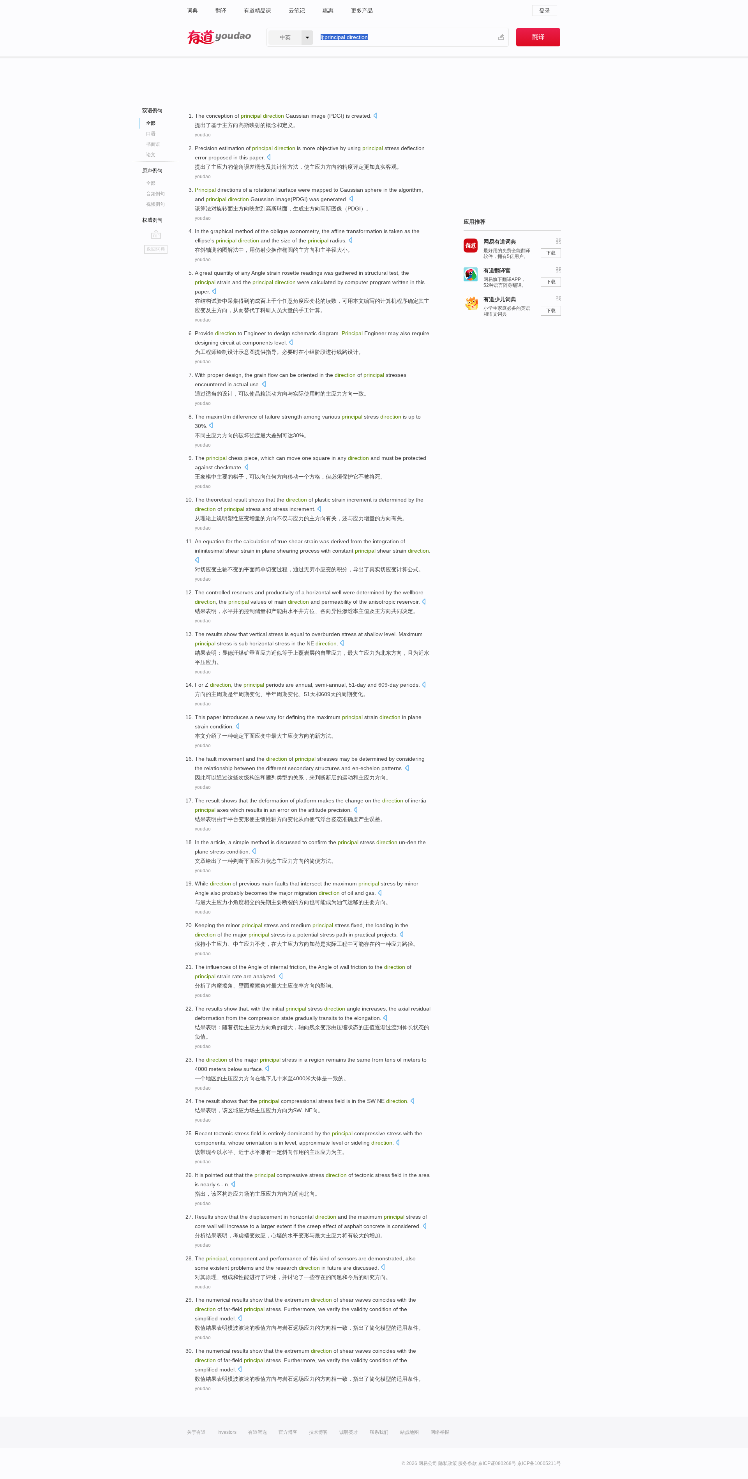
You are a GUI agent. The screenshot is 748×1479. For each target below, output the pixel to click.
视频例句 (155, 204)
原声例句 (152, 170)
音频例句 (155, 193)
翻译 (220, 10)
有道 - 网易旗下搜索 (219, 37)
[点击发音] (375, 116)
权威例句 (152, 220)
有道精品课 (257, 10)
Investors (226, 1432)
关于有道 (196, 1432)
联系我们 (379, 1432)
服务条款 (467, 1463)
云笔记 (297, 10)
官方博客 (288, 1432)
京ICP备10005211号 (539, 1463)
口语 (150, 133)
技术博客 (318, 1432)
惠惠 (328, 10)
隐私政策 (447, 1463)
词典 (192, 10)
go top (156, 234)
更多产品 (362, 10)
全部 (150, 183)
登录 (544, 10)
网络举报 (439, 1432)
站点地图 (409, 1432)
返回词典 (155, 249)
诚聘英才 (348, 1432)
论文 (150, 154)
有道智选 (257, 1432)
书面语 (153, 144)
